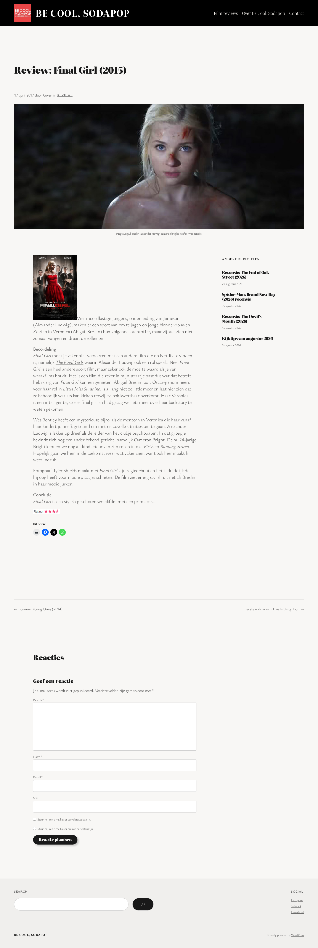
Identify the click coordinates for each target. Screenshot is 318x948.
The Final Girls (69, 362)
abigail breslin (131, 233)
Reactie (38, 700)
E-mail (38, 777)
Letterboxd (297, 912)
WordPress (297, 935)
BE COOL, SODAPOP (82, 12)
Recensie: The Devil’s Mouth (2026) (241, 318)
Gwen (47, 95)
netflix (183, 233)
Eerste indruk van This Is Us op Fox (271, 608)
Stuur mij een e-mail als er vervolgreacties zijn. (64, 819)
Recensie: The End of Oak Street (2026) (245, 274)
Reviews (65, 95)
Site (35, 798)
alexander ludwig (150, 233)
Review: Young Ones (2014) (41, 608)
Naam (37, 757)
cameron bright (170, 233)
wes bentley (195, 233)
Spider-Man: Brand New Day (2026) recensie (248, 296)
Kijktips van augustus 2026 (247, 338)
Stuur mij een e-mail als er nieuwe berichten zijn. (65, 829)
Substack (296, 906)
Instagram (297, 900)
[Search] (143, 904)
